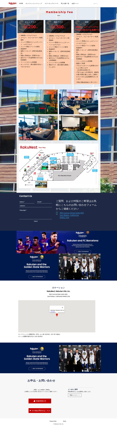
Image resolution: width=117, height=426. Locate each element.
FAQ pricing (84, 82)
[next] (95, 116)
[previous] (21, 116)
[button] (38, 101)
